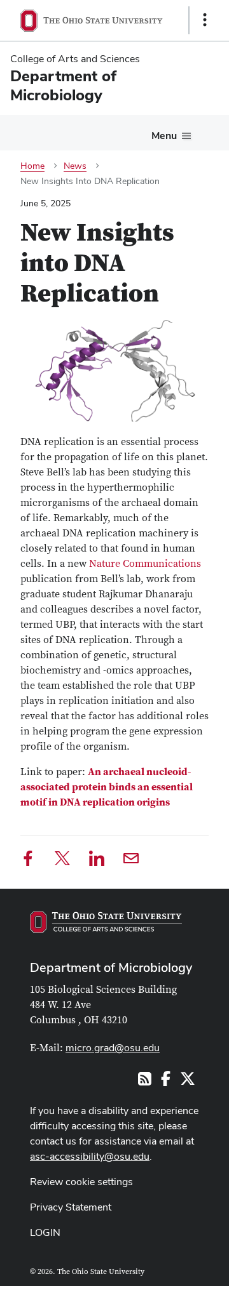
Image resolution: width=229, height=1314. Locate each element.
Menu (164, 135)
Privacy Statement (70, 1207)
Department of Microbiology (111, 967)
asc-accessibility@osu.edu (89, 1156)
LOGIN (45, 1232)
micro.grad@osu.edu (113, 1047)
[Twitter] (62, 860)
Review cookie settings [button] (81, 1181)
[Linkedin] (96, 860)
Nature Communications (145, 563)
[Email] (131, 860)
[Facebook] (28, 860)
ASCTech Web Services (159, 1297)
